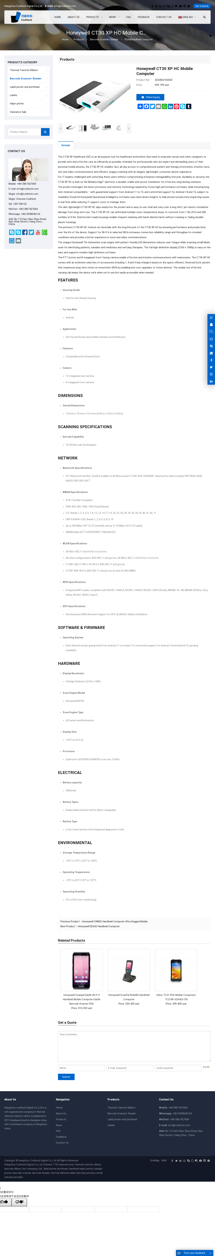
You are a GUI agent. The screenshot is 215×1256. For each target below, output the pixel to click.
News (59, 1125)
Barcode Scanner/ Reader (104, 39)
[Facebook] (152, 6)
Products (79, 39)
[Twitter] (156, 6)
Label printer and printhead (24, 86)
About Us (61, 1113)
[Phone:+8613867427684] (211, 353)
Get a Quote (202, 6)
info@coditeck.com (65, 6)
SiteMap (154, 1160)
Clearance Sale (18, 111)
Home (59, 1107)
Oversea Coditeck (26, 198)
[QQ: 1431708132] (211, 324)
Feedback (61, 1136)
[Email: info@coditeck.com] (211, 339)
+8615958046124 (30, 214)
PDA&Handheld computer (139, 39)
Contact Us (62, 1142)
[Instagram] (211, 374)
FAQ (58, 1130)
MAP (164, 1160)
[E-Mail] (189, 6)
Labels (13, 95)
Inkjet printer (17, 103)
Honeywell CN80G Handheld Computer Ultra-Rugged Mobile (115, 921)
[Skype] (168, 6)
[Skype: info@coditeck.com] (211, 346)
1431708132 (20, 203)
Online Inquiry (153, 97)
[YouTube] (181, 6)
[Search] (45, 132)
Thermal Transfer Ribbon (24, 70)
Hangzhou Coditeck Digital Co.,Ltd (37, 1160)
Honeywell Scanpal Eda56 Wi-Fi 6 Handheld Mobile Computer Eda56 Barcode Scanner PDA (81, 999)
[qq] (172, 6)
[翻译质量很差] (19, 1202)
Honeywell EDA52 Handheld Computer (99, 926)
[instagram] (185, 6)
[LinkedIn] (160, 6)
